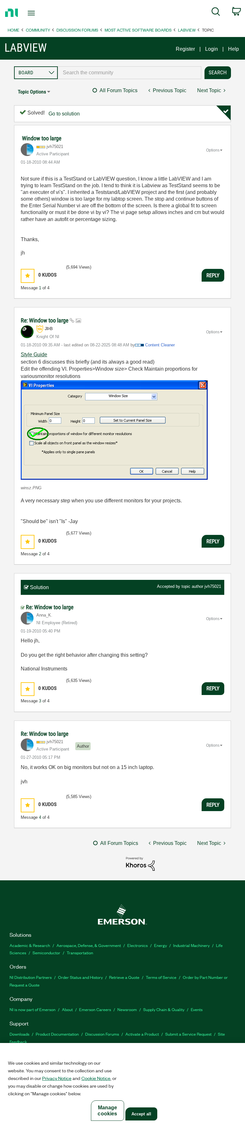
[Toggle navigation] (38, 13)
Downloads (19, 1034)
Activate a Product (142, 1034)
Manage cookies (107, 1110)
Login (211, 49)
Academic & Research (30, 945)
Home (13, 30)
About (67, 1009)
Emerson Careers (95, 1009)
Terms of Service (161, 977)
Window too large (41, 138)
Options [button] (212, 150)
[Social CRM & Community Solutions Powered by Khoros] (140, 863)
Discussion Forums (77, 30)
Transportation (80, 953)
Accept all (141, 1114)
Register (185, 49)
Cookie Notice (95, 1078)
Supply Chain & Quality (163, 1009)
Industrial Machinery (191, 945)
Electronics (137, 945)
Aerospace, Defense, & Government (88, 945)
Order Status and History (80, 977)
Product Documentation (57, 1034)
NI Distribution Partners (31, 977)
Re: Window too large (45, 320)
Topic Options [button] (32, 92)
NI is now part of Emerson (33, 1009)
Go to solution (64, 113)
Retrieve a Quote (124, 977)
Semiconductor (46, 953)
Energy (160, 945)
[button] (27, 275)
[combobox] (129, 72)
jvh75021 (212, 586)
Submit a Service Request (188, 1034)
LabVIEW (187, 30)
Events (197, 1009)
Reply (212, 275)
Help (233, 49)
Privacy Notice (56, 1078)
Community (38, 30)
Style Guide (34, 354)
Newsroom (127, 1009)
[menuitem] (215, 13)
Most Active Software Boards (138, 30)
